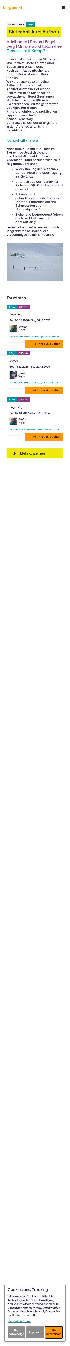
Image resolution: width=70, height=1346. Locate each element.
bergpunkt (12, 7)
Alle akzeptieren (53, 1332)
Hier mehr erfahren (19, 1321)
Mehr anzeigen (32, 453)
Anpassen (35, 1332)
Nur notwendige (16, 1332)
